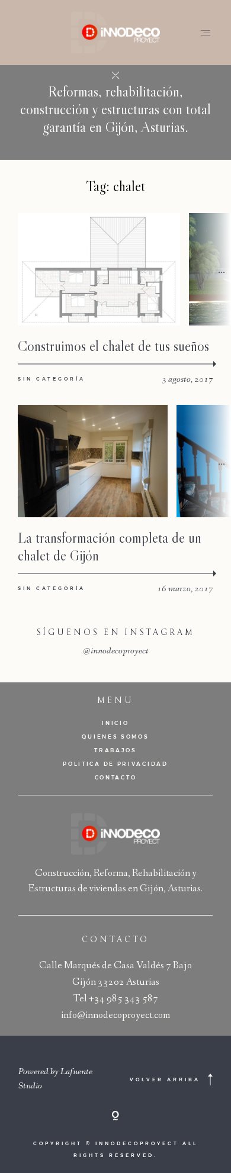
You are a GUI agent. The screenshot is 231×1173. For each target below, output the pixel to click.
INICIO (115, 723)
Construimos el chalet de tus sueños (113, 346)
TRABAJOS (115, 750)
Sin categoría (51, 379)
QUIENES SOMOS (115, 736)
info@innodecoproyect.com (115, 1016)
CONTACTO (116, 777)
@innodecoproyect (116, 651)
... (221, 269)
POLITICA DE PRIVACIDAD (115, 763)
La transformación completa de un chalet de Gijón (109, 546)
